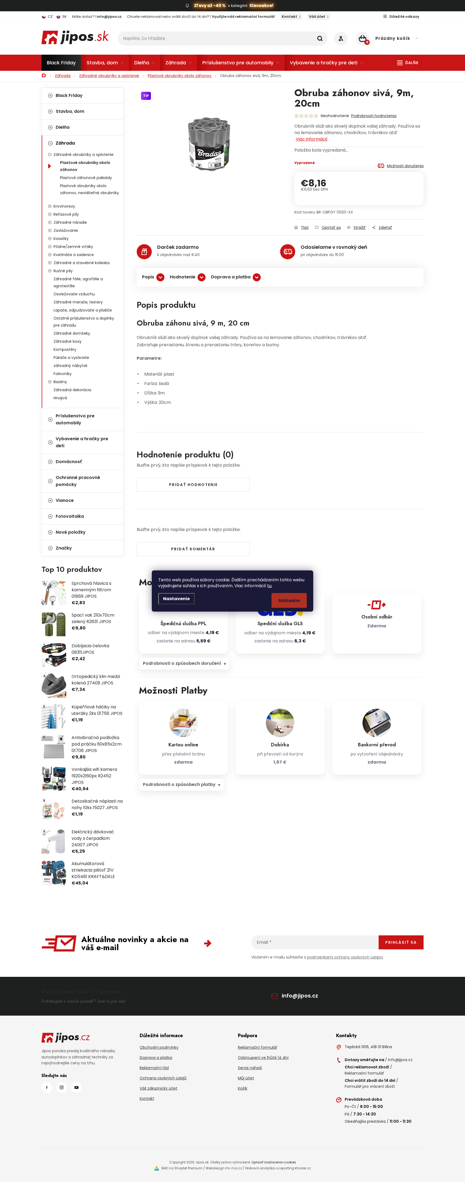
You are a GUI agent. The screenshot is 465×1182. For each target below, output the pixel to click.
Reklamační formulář (257, 1047)
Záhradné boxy (68, 341)
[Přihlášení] (341, 38)
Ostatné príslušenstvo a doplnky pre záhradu (84, 322)
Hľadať (319, 39)
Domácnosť (69, 462)
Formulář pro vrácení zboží (370, 1086)
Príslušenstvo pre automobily (75, 419)
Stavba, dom (70, 111)
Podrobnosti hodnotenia (373, 115)
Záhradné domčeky (72, 333)
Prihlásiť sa (401, 942)
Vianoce (65, 500)
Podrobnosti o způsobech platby (179, 784)
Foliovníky (63, 373)
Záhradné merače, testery (78, 302)
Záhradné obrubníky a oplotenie (84, 154)
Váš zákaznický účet (158, 1088)
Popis (148, 277)
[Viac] (408, 63)
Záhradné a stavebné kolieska (82, 262)
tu (269, 586)
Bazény (60, 381)
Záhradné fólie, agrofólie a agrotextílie (78, 282)
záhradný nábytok (70, 365)
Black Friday (69, 95)
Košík (242, 1088)
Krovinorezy (64, 206)
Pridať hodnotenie (193, 484)
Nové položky (71, 532)
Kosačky (61, 238)
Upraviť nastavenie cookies (274, 1162)
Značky (64, 548)
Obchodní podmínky (159, 1047)
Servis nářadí (250, 1068)
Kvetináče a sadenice (74, 254)
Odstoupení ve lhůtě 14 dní (263, 1057)
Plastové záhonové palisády (86, 177)
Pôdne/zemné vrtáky (73, 246)
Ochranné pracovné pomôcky (78, 481)
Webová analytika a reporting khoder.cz (278, 1168)
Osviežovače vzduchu (74, 294)
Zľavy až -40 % (210, 5)
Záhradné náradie (70, 222)
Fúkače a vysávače (71, 357)
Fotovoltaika (70, 516)
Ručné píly (63, 271)
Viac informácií (311, 139)
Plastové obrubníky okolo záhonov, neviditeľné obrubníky (89, 189)
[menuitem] (61, 63)
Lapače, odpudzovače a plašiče (83, 310)
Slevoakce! (261, 5)
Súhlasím (289, 600)
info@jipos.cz (300, 995)
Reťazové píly (66, 214)
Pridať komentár (193, 549)
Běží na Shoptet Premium (181, 1168)
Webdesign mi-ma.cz (224, 1168)
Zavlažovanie (66, 230)
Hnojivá (60, 398)
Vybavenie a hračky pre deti (82, 442)
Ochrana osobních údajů (163, 1078)
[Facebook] (46, 1087)
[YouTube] (76, 1087)
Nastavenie (176, 599)
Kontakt (289, 16)
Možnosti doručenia (405, 166)
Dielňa (62, 127)
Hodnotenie (182, 277)
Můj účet (246, 1078)
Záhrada (65, 143)
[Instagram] (61, 1087)
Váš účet (317, 16)
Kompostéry (65, 349)
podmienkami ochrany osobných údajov (345, 957)
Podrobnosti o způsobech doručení (182, 663)
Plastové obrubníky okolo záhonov (85, 166)
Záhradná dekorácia (72, 390)
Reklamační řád (154, 1068)
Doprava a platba (231, 277)
